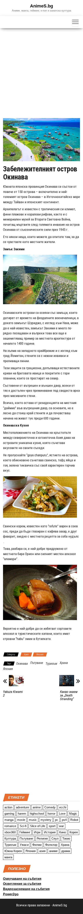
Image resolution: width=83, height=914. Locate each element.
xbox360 (10, 832)
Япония (40, 654)
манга (8, 857)
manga (8, 819)
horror (51, 813)
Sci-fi (23, 826)
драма (65, 851)
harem (22, 813)
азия (42, 851)
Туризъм (51, 664)
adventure (22, 807)
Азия (26, 654)
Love (62, 813)
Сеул (55, 838)
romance (10, 826)
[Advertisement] (41, 71)
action (8, 807)
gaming (9, 813)
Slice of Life (37, 826)
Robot (74, 819)
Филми (37, 844)
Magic (73, 813)
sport (52, 826)
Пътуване (36, 663)
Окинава (22, 664)
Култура (10, 838)
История (50, 832)
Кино (62, 832)
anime (37, 807)
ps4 (64, 819)
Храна (64, 663)
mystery (45, 819)
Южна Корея (13, 851)
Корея (74, 832)
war (61, 826)
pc (56, 819)
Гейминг (24, 832)
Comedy (50, 807)
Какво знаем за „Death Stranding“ (69, 695)
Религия (42, 838)
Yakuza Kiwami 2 (13, 693)
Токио (66, 838)
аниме (53, 851)
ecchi (62, 807)
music (33, 819)
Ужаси (24, 844)
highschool (37, 813)
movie (21, 819)
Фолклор (51, 844)
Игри (37, 832)
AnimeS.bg (41, 5)
